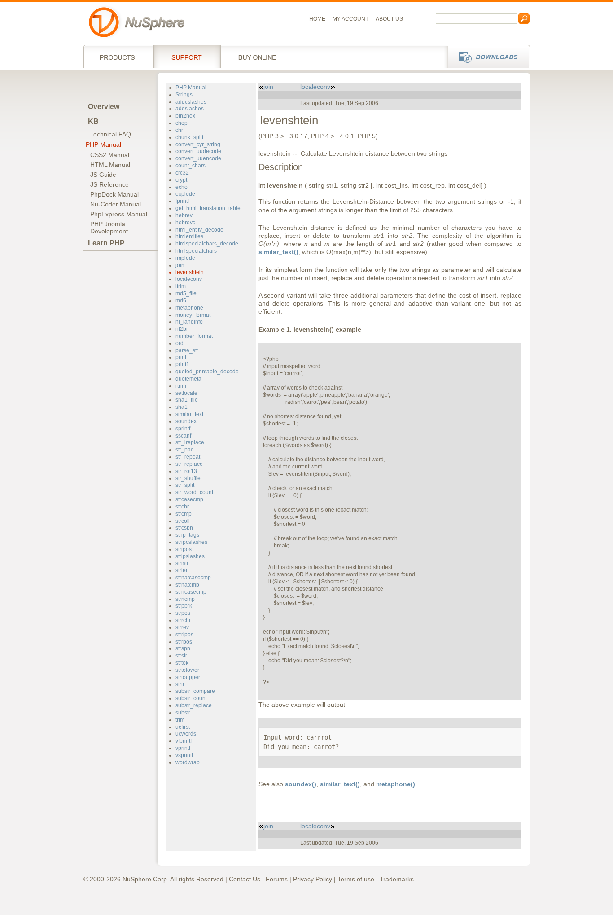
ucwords (185, 734)
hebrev (184, 215)
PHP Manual (103, 144)
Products (118, 56)
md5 (180, 301)
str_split (184, 485)
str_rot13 (186, 471)
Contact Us (244, 879)
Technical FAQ (110, 134)
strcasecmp (189, 499)
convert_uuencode (198, 158)
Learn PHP (106, 243)
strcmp (183, 514)
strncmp (185, 599)
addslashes (189, 108)
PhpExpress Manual (118, 214)
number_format (194, 336)
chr (179, 130)
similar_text (189, 414)
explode (185, 194)
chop (181, 123)
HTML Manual (110, 164)
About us (389, 19)
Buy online (257, 56)
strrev (182, 627)
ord (179, 343)
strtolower (187, 670)
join (179, 265)
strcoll (182, 521)
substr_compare (195, 691)
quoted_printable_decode (207, 371)
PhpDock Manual (114, 194)
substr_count (191, 698)
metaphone (189, 308)
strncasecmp (190, 592)
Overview (103, 106)
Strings (184, 95)
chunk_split (189, 137)
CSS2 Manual (109, 154)
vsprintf (184, 755)
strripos (184, 634)
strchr (182, 506)
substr (182, 712)
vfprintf (183, 741)
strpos (182, 613)
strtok (181, 663)
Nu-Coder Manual (115, 204)
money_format (192, 315)
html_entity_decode (199, 230)
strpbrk (183, 606)
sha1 (181, 407)
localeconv (188, 279)
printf (181, 364)
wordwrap (187, 762)
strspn (182, 648)
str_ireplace (189, 442)
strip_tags (187, 535)
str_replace (189, 464)
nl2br (181, 329)
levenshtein (189, 272)
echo (181, 187)
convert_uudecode (198, 151)
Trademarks (397, 879)
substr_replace (193, 705)
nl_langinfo (189, 322)
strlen (182, 570)
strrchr (183, 620)
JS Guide (103, 174)
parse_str (186, 350)
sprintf (182, 428)
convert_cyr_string (197, 144)
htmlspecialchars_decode (206, 244)
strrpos (183, 642)
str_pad (184, 450)
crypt (181, 180)
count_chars (190, 165)
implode (185, 258)
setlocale (186, 393)
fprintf (182, 201)
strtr (179, 684)
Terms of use (355, 879)
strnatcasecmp (193, 577)
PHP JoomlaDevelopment (109, 227)
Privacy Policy (312, 879)
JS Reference (109, 184)
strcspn (184, 528)
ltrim (180, 286)
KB (93, 121)
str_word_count (194, 492)
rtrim (180, 386)
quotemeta (188, 379)
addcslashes (190, 102)
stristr (181, 563)
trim (179, 720)
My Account (350, 19)
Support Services (186, 56)
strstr (181, 655)
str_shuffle (188, 478)
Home (317, 19)
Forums (277, 879)
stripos (183, 549)
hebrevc (185, 222)
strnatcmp (187, 585)
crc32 (182, 173)
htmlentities (189, 236)
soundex (186, 421)
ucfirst (182, 727)
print (180, 357)
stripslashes (190, 556)
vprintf (182, 748)
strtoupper (187, 677)
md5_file (186, 293)
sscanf (183, 436)
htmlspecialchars (196, 251)
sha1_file (186, 400)
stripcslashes (191, 542)
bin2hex (185, 116)
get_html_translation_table (208, 208)
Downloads (486, 56)
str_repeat (187, 457)
